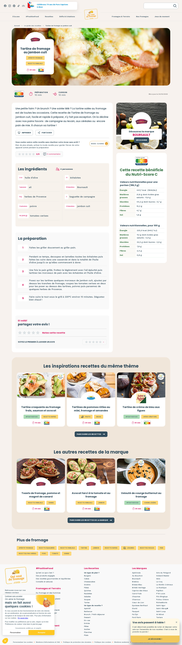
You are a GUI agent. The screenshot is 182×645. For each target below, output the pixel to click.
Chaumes (136, 597)
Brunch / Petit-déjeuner (94, 614)
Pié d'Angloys (162, 597)
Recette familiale (35, 63)
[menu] (16, 16)
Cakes (86, 579)
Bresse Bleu (137, 585)
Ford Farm (136, 617)
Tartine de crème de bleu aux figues (141, 408)
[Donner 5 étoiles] (38, 333)
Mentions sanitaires (121, 642)
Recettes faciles (147, 548)
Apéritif (87, 608)
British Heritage (139, 588)
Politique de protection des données (77, 642)
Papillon (159, 591)
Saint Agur (160, 605)
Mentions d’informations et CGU (48, 642)
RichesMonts (161, 602)
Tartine (84, 548)
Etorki (134, 608)
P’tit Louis (160, 594)
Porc (44, 553)
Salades (87, 597)
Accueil (17, 26)
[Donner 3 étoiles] (29, 333)
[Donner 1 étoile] (20, 333)
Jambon (96, 548)
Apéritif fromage (35, 58)
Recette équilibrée (46, 548)
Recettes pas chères (27, 553)
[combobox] (159, 6)
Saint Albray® (162, 608)
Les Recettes (91, 568)
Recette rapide (111, 548)
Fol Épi (135, 614)
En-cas (87, 620)
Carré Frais (137, 594)
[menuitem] (16, 16)
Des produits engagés (45, 576)
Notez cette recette (53, 332)
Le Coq (159, 582)
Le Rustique (161, 588)
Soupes (87, 599)
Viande (66, 553)
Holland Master (162, 576)
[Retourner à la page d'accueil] (91, 14)
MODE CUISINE (97, 144)
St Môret (160, 614)
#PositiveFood (44, 568)
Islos (158, 579)
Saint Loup (161, 611)
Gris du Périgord (163, 573)
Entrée (87, 623)
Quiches (87, 591)
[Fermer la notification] (176, 622)
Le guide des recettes (32, 26)
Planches (88, 632)
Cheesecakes (89, 582)
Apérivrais (136, 573)
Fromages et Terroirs (48, 588)
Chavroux (136, 599)
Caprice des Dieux (140, 591)
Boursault (136, 579)
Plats (86, 635)
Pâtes (86, 588)
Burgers (87, 576)
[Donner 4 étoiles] (33, 333)
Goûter (87, 629)
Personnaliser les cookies (23, 642)
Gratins (87, 585)
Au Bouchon (137, 576)
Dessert (87, 617)
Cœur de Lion (138, 602)
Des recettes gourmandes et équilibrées (53, 579)
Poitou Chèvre (162, 599)
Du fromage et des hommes (48, 593)
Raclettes (88, 594)
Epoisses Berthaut (140, 605)
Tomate (55, 553)
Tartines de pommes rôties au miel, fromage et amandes (91, 408)
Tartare (159, 617)
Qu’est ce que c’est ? (45, 573)
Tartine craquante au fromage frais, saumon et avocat (41, 408)
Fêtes (86, 626)
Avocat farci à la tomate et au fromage (91, 494)
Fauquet (135, 611)
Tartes (87, 602)
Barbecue (88, 611)
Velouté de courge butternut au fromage (141, 494)
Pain (161, 548)
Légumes (130, 548)
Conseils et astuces (44, 582)
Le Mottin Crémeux (164, 585)
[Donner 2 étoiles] (24, 333)
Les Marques (139, 568)
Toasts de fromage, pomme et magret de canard (41, 494)
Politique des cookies (102, 642)
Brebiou (135, 582)
